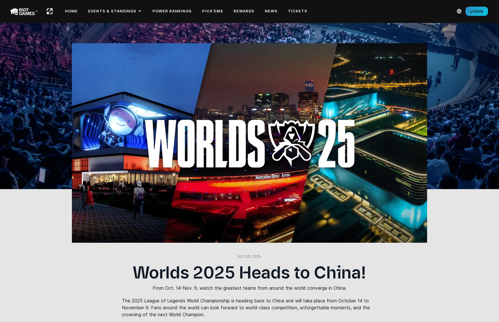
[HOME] (49, 11)
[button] (115, 11)
